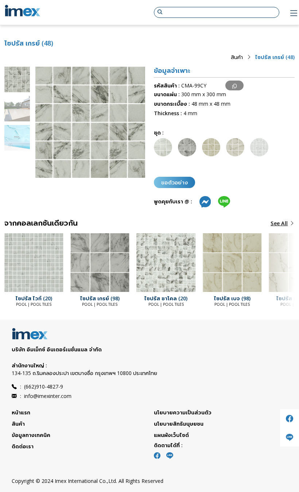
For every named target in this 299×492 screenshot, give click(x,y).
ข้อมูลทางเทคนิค (31, 435)
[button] (19, 262)
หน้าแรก (21, 412)
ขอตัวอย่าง (174, 182)
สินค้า (237, 57)
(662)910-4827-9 (41, 386)
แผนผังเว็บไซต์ (171, 435)
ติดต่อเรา (23, 446)
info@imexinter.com (45, 396)
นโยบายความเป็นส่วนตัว (182, 412)
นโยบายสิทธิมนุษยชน (178, 423)
